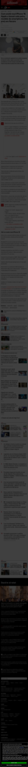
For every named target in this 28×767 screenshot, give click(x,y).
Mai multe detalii (22, 747)
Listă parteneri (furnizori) (5, 760)
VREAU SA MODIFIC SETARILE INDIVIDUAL (14, 765)
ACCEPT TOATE (14, 762)
